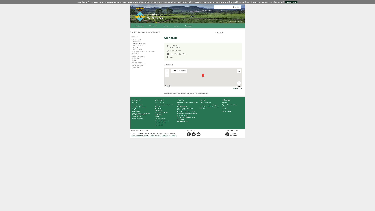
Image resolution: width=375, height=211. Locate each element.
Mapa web (173, 135)
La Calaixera (225, 109)
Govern (134, 103)
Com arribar (136, 42)
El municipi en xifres (137, 65)
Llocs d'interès (137, 49)
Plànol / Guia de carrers (138, 64)
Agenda (224, 103)
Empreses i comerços (139, 43)
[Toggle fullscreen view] (239, 71)
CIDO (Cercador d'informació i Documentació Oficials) (141, 113)
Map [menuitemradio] (174, 71)
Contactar (139, 135)
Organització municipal (139, 107)
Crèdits (133, 135)
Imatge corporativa (137, 119)
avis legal (281, 2)
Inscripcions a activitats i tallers (186, 117)
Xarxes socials (226, 111)
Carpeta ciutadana (182, 115)
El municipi (137, 32)
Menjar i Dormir (155, 32)
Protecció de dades (148, 135)
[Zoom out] (167, 75)
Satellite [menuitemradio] (182, 71)
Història (135, 47)
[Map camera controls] (239, 83)
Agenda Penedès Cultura (229, 105)
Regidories (135, 109)
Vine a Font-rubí (145, 32)
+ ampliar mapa (237, 88)
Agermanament (136, 67)
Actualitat (226, 100)
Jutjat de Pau (136, 111)
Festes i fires (135, 53)
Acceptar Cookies (291, 2)
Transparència (136, 117)
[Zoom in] (167, 71)
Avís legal (157, 135)
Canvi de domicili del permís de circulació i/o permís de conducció (187, 112)
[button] (203, 76)
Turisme (134, 60)
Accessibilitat (165, 135)
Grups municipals (137, 105)
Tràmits (180, 100)
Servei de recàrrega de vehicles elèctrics (209, 107)
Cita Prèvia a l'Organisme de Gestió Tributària (185, 108)
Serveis (203, 100)
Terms (239, 86)
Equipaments (135, 58)
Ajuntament (137, 100)
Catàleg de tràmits (182, 106)
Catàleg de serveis (205, 103)
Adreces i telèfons (137, 62)
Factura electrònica (182, 121)
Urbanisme (180, 119)
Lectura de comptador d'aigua (208, 105)
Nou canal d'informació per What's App (187, 103)
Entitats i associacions (138, 57)
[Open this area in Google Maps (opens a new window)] (168, 86)
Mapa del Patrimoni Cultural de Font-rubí (143, 51)
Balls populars (136, 55)
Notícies (224, 107)
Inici (132, 32)
